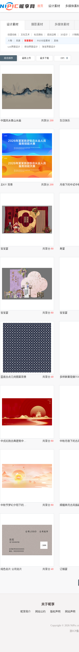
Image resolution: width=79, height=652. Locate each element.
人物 (10, 40)
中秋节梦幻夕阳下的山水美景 (14, 505)
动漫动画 (12, 34)
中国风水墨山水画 (11, 120)
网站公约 (40, 611)
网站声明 (70, 611)
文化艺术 (25, 34)
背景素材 (28, 40)
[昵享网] (17, 6)
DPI (62, 58)
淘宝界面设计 (48, 47)
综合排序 (8, 58)
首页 (40, 6)
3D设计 (64, 34)
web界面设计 (14, 47)
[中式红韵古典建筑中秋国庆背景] (27, 411)
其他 (56, 40)
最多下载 (44, 58)
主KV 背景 (7, 184)
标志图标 (38, 34)
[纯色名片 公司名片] (27, 540)
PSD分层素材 (43, 40)
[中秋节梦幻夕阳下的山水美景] (27, 476)
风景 (18, 40)
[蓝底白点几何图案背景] (27, 347)
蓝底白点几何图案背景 (13, 376)
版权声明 (55, 611)
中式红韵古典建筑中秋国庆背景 (14, 441)
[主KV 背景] (27, 155)
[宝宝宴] (27, 219)
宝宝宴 (4, 248)
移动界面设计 (31, 47)
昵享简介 (25, 611)
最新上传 (26, 58)
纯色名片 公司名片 (11, 569)
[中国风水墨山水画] (27, 91)
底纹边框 (51, 34)
